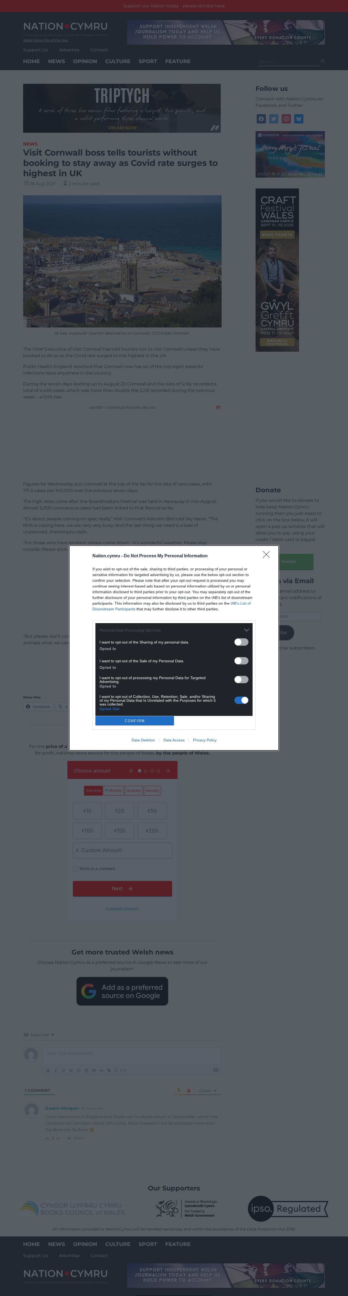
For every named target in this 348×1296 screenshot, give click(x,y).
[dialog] (174, 648)
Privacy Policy (205, 740)
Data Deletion (143, 740)
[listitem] (174, 630)
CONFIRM (135, 721)
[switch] (241, 642)
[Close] (268, 556)
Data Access (174, 740)
